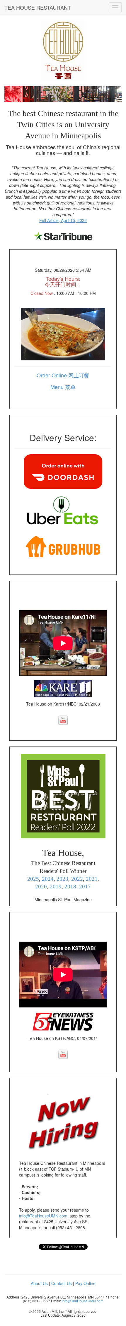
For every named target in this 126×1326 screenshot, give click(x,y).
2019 (56, 886)
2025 (33, 879)
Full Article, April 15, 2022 (63, 220)
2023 (62, 879)
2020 (41, 886)
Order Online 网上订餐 (63, 375)
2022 (77, 879)
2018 (70, 886)
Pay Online (85, 1283)
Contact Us (61, 1283)
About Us (39, 1283)
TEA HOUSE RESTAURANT (37, 7)
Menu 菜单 (63, 387)
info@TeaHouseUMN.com (43, 1216)
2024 (48, 879)
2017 (85, 886)
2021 (92, 879)
